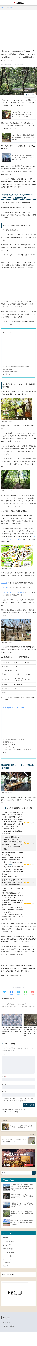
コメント (5, 1054)
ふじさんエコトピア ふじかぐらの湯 (12, 592)
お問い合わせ (6, 1322)
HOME (19, 1335)
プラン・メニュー (10, 1259)
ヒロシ (14, 1004)
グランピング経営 (8, 1252)
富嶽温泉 (4, 587)
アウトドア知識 (8, 1249)
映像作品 (12, 999)
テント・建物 (8, 1256)
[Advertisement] (18, 29)
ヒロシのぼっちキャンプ (10, 1006)
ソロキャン (21, 1004)
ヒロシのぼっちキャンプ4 (27, 1006)
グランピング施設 (8, 1241)
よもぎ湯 (4, 583)
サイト (4, 1091)
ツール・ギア (7, 1245)
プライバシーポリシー (9, 1326)
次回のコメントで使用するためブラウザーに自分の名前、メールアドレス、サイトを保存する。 (18, 1100)
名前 (4, 1076)
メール (4, 1084)
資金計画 (7, 1262)
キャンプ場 (6, 1004)
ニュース (5, 1266)
